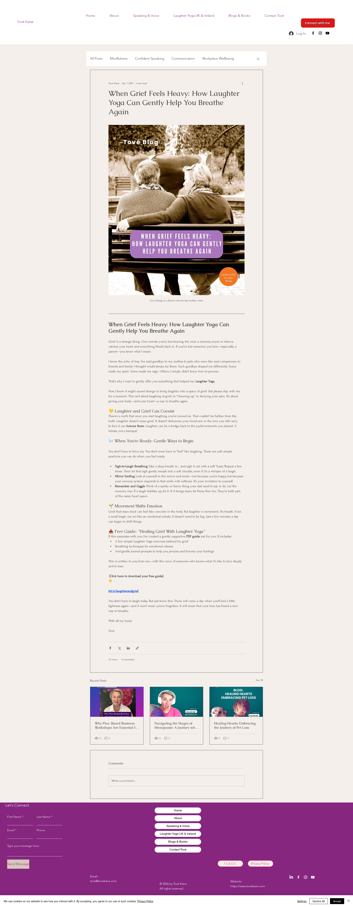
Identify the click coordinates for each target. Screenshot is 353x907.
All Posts (96, 58)
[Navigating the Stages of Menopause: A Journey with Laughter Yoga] (176, 702)
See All (259, 680)
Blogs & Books (178, 841)
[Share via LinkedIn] (128, 648)
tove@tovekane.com (103, 881)
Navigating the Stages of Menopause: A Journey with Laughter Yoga (175, 725)
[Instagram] (320, 33)
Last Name (43, 816)
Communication (183, 58)
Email (10, 830)
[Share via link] (137, 648)
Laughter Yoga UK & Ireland (178, 833)
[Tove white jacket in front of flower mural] (116, 702)
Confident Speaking (149, 58)
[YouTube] (327, 33)
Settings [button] (301, 901)
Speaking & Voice (178, 826)
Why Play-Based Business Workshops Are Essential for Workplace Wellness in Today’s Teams (116, 725)
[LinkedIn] (291, 877)
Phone (41, 830)
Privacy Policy (145, 901)
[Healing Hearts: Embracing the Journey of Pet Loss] (236, 702)
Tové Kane (25, 22)
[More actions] (242, 83)
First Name (14, 816)
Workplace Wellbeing (218, 58)
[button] (258, 58)
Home (178, 810)
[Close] (348, 901)
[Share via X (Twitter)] (119, 648)
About (178, 818)
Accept (337, 901)
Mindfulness (119, 58)
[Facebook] (313, 33)
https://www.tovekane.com (247, 886)
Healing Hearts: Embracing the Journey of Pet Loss (235, 725)
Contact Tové (178, 849)
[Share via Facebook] (110, 648)
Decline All (319, 901)
